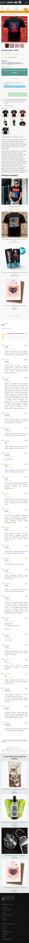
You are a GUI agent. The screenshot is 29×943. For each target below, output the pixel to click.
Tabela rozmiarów (6, 66)
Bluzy (3, 929)
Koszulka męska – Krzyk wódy (14, 206)
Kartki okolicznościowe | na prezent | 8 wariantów (15, 305)
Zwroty (4, 912)
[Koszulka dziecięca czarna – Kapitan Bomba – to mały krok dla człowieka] (23, 122)
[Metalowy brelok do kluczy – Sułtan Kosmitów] (14, 841)
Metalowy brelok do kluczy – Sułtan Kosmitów (15, 855)
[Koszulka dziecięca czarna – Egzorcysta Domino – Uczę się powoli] (14, 122)
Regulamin (5, 907)
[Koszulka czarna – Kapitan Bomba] (14, 113)
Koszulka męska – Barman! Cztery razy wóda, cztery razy (14, 239)
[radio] (3, 63)
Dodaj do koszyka (17, 94)
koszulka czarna (19, 750)
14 (18, 735)
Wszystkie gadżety (12, 14)
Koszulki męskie (11, 751)
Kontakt (4, 919)
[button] (14, 32)
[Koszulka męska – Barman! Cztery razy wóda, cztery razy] (14, 224)
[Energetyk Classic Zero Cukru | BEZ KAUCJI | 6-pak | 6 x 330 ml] (14, 258)
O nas (3, 917)
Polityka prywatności (7, 914)
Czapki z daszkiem (7, 931)
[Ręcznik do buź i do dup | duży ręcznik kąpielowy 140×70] (14, 774)
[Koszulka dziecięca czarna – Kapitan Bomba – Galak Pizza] (5, 122)
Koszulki (4, 926)
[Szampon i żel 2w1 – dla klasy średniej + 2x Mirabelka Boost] (14, 807)
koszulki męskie (19, 751)
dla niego (6, 750)
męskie (24, 751)
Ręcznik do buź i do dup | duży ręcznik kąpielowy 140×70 (14, 789)
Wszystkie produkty (7, 939)
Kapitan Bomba (12, 750)
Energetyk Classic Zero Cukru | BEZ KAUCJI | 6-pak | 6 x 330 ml (15, 272)
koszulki (12, 748)
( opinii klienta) (12, 57)
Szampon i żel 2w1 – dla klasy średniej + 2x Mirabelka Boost (14, 822)
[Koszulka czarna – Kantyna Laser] (5, 113)
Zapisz (14, 86)
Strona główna (4, 14)
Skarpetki (4, 934)
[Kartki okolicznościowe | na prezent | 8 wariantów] (14, 291)
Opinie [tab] (4, 324)
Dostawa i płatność (7, 909)
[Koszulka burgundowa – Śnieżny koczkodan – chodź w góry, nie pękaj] (23, 113)
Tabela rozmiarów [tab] (6, 328)
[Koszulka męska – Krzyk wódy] (14, 191)
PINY (3, 936)
